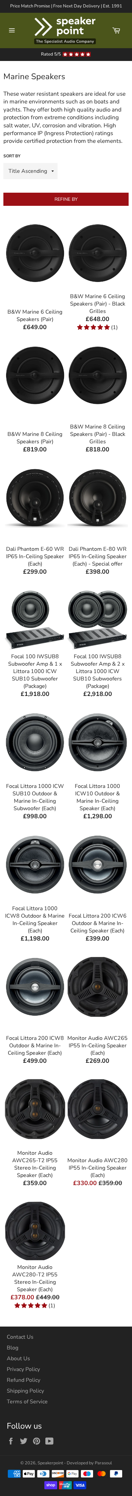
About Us (18, 1358)
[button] (94, 327)
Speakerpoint (50, 1463)
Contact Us (20, 1337)
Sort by (11, 156)
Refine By (66, 199)
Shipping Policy (25, 1391)
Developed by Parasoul (89, 1463)
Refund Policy (23, 1380)
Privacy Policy (23, 1369)
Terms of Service (27, 1401)
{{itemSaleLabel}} (34, 303)
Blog (12, 1347)
